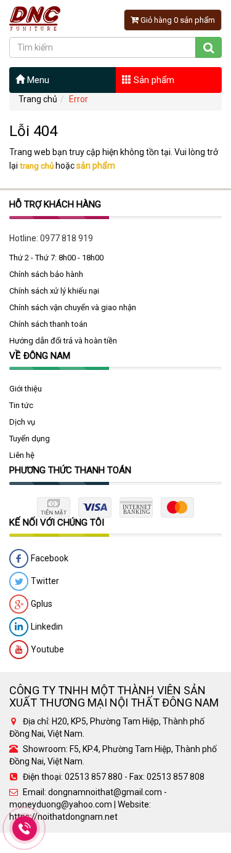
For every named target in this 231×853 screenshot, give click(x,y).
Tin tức (21, 405)
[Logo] (34, 18)
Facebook (48, 558)
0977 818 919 (66, 238)
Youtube (46, 649)
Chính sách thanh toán (48, 324)
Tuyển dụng (29, 438)
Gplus (40, 604)
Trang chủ (37, 99)
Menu (37, 80)
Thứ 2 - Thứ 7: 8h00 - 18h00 (56, 257)
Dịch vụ (22, 421)
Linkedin (46, 626)
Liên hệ (21, 455)
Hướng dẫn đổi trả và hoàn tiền (63, 340)
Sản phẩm (152, 80)
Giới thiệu (25, 388)
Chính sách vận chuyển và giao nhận (72, 307)
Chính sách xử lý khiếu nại (54, 290)
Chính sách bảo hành (46, 274)
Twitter (44, 581)
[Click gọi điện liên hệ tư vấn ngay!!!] (25, 828)
